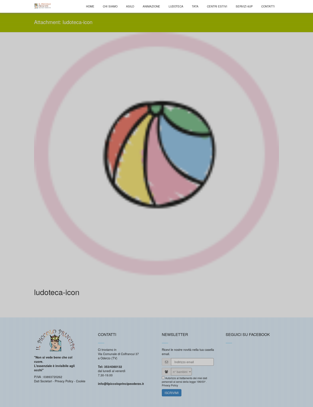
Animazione (151, 6)
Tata (195, 6)
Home (90, 6)
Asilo (130, 6)
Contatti (268, 6)
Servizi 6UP (244, 6)
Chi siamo (110, 6)
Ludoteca (176, 6)
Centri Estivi (217, 6)
